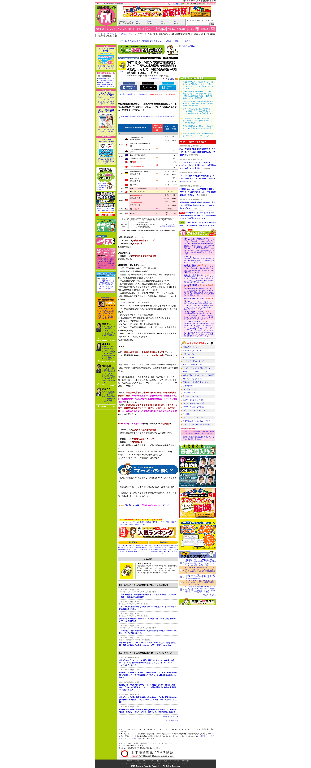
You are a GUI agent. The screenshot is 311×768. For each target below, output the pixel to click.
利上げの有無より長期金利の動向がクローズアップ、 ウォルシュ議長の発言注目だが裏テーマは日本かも (106, 263)
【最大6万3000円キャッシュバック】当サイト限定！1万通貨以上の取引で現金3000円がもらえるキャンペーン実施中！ (199, 259)
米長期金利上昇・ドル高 (106, 86)
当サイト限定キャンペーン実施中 (106, 94)
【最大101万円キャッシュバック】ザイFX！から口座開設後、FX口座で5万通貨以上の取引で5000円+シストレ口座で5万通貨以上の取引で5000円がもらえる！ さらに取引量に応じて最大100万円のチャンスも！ (199, 304)
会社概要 (137, 761)
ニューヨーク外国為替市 (106, 80)
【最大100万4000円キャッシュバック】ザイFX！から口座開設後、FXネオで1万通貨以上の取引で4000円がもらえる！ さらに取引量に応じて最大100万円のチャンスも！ (199, 278)
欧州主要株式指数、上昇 (106, 78)
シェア (129, 83)
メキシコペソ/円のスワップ (193, 361)
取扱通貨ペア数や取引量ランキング (196, 382)
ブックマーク (168, 83)
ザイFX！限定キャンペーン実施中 (106, 140)
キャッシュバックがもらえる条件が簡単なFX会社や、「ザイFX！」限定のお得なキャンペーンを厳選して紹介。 (147, 522)
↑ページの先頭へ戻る (171, 720)
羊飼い (122, 71)
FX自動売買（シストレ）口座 (194, 410)
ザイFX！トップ (100, 34)
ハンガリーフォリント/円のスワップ (196, 368)
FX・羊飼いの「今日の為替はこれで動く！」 (121, 34)
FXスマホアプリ (189, 393)
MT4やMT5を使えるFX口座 (193, 407)
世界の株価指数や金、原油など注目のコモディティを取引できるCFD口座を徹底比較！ (198, 128)
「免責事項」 (202, 736)
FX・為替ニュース (190, 389)
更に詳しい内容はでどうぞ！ (144, 505)
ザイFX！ (191, 763)
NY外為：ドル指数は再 (105, 82)
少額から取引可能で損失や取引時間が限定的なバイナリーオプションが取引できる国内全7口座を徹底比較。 (198, 103)
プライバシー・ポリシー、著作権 (152, 761)
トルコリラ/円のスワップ (192, 358)
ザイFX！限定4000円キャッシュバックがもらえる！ (106, 131)
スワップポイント (189, 354)
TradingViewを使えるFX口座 (193, 403)
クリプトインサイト (181, 763)
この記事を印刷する (152, 79)
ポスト (149, 83)
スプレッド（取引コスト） (193, 351)
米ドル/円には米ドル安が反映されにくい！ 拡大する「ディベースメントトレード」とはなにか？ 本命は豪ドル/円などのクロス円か (109, 332)
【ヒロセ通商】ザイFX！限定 (148, 94)
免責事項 (129, 761)
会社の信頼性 (188, 386)
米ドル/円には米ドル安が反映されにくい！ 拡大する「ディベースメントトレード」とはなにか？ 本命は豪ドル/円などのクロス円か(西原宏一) (200, 570)
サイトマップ (167, 761)
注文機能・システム (190, 396)
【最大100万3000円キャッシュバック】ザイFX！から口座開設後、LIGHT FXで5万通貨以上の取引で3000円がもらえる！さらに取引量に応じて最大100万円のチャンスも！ (198, 315)
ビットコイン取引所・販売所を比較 (196, 424)
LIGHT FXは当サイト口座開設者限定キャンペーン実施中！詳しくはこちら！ (157, 41)
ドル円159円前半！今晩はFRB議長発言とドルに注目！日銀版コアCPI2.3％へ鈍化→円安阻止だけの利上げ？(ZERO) (200, 582)
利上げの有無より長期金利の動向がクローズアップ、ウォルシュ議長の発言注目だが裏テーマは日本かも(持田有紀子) (200, 576)
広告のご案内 (185, 761)
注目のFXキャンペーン (191, 347)
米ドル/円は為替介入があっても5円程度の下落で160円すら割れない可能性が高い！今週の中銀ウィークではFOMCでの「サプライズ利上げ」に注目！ (109, 397)
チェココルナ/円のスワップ (193, 365)
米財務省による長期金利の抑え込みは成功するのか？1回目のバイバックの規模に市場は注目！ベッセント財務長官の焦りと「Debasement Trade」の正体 (108, 353)
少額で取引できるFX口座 (192, 379)
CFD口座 (186, 414)
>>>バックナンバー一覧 (170, 717)
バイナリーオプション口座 (193, 417)
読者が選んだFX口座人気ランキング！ (197, 421)
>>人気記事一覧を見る (208, 595)
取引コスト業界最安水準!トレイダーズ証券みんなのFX (106, 161)
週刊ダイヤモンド (158, 763)
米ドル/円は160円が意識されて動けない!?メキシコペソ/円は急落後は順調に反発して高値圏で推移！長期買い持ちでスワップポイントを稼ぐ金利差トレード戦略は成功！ (106, 313)
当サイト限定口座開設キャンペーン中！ (106, 111)
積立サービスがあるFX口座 (193, 400)
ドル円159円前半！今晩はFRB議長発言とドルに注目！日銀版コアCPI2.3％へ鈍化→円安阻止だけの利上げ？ (106, 284)
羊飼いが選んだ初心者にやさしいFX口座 (198, 375)
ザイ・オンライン (169, 763)
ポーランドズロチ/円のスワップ (195, 372)
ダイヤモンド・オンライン (144, 763)
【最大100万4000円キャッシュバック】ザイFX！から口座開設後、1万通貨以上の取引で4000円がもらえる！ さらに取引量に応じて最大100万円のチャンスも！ (199, 268)
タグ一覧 (176, 761)
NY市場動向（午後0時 (105, 84)
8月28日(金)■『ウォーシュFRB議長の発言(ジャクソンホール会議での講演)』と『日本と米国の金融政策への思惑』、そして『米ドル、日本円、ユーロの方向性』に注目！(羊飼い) (200, 562)
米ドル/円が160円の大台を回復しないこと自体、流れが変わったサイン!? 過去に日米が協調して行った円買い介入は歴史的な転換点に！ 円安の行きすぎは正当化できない (109, 375)
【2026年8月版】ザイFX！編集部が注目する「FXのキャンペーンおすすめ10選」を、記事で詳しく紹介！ (198, 121)
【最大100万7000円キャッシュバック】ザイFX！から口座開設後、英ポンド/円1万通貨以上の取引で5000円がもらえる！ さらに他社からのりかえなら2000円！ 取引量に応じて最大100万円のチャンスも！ (199, 290)
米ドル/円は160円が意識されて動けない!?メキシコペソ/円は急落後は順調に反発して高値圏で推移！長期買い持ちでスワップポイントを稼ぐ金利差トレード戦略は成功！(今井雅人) (200, 589)
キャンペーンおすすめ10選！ (106, 50)
